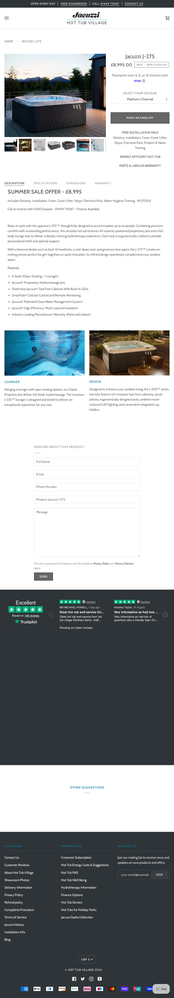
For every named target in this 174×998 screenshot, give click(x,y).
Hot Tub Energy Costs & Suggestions (85, 865)
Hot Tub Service (71, 902)
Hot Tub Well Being (74, 880)
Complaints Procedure (19, 910)
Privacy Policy (101, 563)
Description (14, 183)
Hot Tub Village (81, 969)
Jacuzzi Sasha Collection (77, 917)
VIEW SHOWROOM (74, 3)
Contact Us (11, 857)
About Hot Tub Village (19, 873)
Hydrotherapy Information (78, 887)
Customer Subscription (76, 857)
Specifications (46, 183)
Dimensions (76, 183)
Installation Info (14, 932)
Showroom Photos (16, 880)
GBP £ (85, 959)
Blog (7, 939)
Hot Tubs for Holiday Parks (78, 910)
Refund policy (13, 902)
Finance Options (72, 895)
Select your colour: (140, 93)
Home (8, 41)
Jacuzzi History (14, 925)
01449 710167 (109, 3)
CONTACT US (134, 3)
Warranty (103, 183)
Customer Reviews (16, 865)
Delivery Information (18, 887)
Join (159, 874)
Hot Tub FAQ (69, 873)
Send (43, 576)
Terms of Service (124, 563)
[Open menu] (10, 18)
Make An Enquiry (140, 117)
